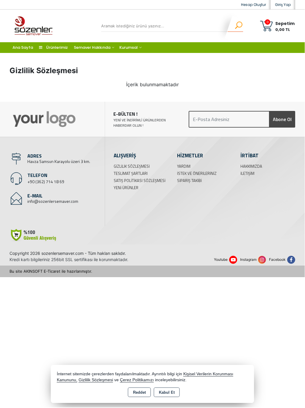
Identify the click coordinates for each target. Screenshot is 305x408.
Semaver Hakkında (92, 47)
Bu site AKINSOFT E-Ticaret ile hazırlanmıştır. (51, 271)
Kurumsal (128, 47)
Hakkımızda (251, 166)
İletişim (247, 173)
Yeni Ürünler (126, 188)
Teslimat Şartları (131, 173)
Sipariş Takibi (189, 180)
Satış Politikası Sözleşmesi (139, 180)
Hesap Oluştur (253, 4)
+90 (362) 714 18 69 (45, 181)
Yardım (183, 166)
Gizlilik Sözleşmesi (132, 166)
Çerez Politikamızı (137, 380)
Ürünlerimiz (56, 47)
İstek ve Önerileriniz (197, 173)
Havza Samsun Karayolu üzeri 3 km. (58, 161)
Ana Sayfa (22, 47)
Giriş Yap (283, 4)
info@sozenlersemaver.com (52, 201)
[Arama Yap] (235, 26)
